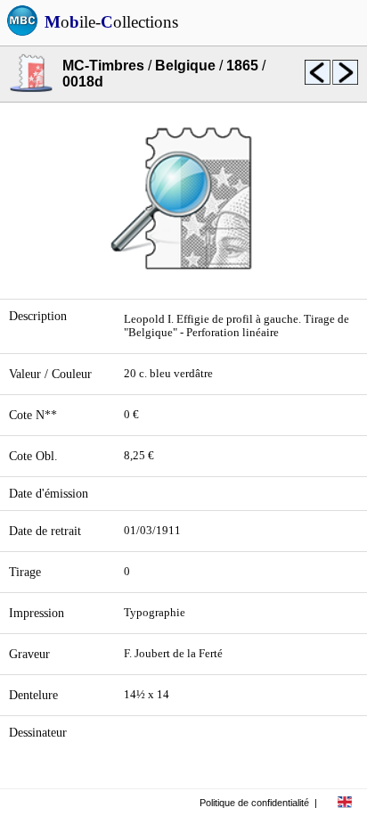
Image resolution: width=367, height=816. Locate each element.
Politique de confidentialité (254, 802)
